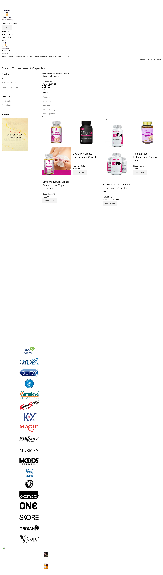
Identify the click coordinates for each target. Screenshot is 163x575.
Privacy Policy (116, 564)
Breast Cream (88, 552)
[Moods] (29, 461)
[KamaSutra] (29, 406)
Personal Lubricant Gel (92, 573)
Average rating (48, 101)
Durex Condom (89, 556)
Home (44, 73)
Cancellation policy (145, 556)
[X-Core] (29, 539)
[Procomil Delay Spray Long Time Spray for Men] (46, 566)
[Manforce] (29, 439)
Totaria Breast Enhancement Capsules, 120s (146, 157)
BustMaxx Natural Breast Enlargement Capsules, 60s (116, 188)
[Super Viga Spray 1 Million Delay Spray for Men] (46, 555)
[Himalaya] (29, 395)
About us (113, 552)
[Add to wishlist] (51, 177)
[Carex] (29, 361)
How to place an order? (146, 560)
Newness (46, 105)
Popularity (46, 97)
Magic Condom (89, 568)
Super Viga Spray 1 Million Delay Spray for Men (64, 553)
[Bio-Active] (29, 350)
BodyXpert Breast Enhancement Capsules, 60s (86, 157)
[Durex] (29, 372)
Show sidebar (50, 81)
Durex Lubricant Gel (91, 560)
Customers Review (117, 560)
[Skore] (29, 517)
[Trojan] (29, 528)
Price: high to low (49, 114)
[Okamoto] (29, 495)
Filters (44, 90)
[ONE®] (29, 506)
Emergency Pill (89, 564)
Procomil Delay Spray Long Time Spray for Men (64, 565)
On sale (7, 101)
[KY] (29, 417)
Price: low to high (49, 110)
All (3, 79)
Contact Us (114, 556)
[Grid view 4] (49, 87)
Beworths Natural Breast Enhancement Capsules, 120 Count (55, 185)
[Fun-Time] (29, 384)
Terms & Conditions (118, 573)
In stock (7, 105)
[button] (49, 200)
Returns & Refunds (117, 568)
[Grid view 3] (46, 87)
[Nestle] (29, 472)
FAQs (139, 552)
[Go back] (4, 63)
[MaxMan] (29, 450)
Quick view (45, 177)
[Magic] (29, 428)
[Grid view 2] (43, 87)
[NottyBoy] (29, 484)
